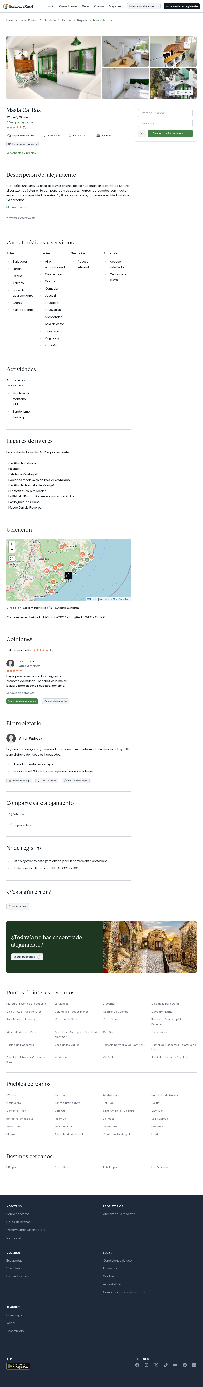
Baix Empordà (112, 1167)
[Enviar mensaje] (142, 133)
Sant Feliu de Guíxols (165, 1095)
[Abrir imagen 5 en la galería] (173, 83)
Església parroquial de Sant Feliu (124, 1045)
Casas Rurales (68, 6)
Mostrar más (14, 207)
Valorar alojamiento (55, 701)
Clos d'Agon (111, 1019)
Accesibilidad (112, 1284)
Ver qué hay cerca (21, 122)
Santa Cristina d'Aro (68, 1103)
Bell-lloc (108, 1103)
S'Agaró (11, 1095)
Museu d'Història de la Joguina (26, 1003)
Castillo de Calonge (115, 1011)
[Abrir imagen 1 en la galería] (53, 67)
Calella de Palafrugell (116, 1134)
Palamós (60, 1118)
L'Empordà (13, 1167)
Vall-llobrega (159, 1118)
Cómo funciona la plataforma (124, 1292)
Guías (85, 6)
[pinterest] (184, 1366)
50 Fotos (186, 92)
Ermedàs (157, 1126)
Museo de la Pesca (67, 1019)
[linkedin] (194, 1366)
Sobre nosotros (17, 1214)
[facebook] (137, 1366)
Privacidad (110, 1268)
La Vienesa (62, 1003)
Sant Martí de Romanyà (21, 1019)
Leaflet (94, 599)
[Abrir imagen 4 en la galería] (125, 83)
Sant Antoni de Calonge (118, 1110)
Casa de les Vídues (67, 1045)
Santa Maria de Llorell (69, 1134)
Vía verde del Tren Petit (21, 1032)
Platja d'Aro (13, 1103)
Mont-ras (12, 1134)
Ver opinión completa (20, 693)
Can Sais (108, 1032)
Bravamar (109, 1003)
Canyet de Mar (16, 1110)
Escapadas (14, 1260)
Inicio (51, 6)
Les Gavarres (159, 1167)
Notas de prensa (18, 1222)
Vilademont (62, 1057)
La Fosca (109, 1118)
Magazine (115, 6)
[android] (18, 1366)
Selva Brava (13, 1126)
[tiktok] (165, 1366)
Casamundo (15, 1331)
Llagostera (110, 1126)
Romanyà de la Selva (20, 1118)
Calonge (60, 1110)
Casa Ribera (159, 1032)
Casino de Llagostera (20, 1045)
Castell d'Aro (111, 1095)
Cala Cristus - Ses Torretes (24, 1011)
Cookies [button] (109, 1276)
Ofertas (99, 6)
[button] (74, 572)
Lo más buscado (18, 1276)
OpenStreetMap (121, 599)
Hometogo (14, 1315)
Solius (155, 1103)
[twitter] (156, 1366)
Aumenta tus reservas (119, 1214)
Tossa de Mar (63, 1126)
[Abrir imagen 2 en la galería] (125, 51)
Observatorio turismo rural (25, 1230)
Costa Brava (63, 1167)
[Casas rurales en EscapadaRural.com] (18, 6)
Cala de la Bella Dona (165, 1003)
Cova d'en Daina (161, 1011)
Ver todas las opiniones (22, 701)
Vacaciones (14, 1268)
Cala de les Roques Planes (72, 1011)
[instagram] (146, 1366)
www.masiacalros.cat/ (20, 217)
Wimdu (11, 1323)
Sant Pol (60, 1095)
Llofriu (155, 1134)
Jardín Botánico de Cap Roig (170, 1057)
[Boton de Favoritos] (187, 45)
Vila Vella (108, 1057)
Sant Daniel (158, 1110)
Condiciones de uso (117, 1260)
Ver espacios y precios (170, 133)
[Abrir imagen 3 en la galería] (173, 51)
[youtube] (175, 1366)
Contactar (14, 1238)
